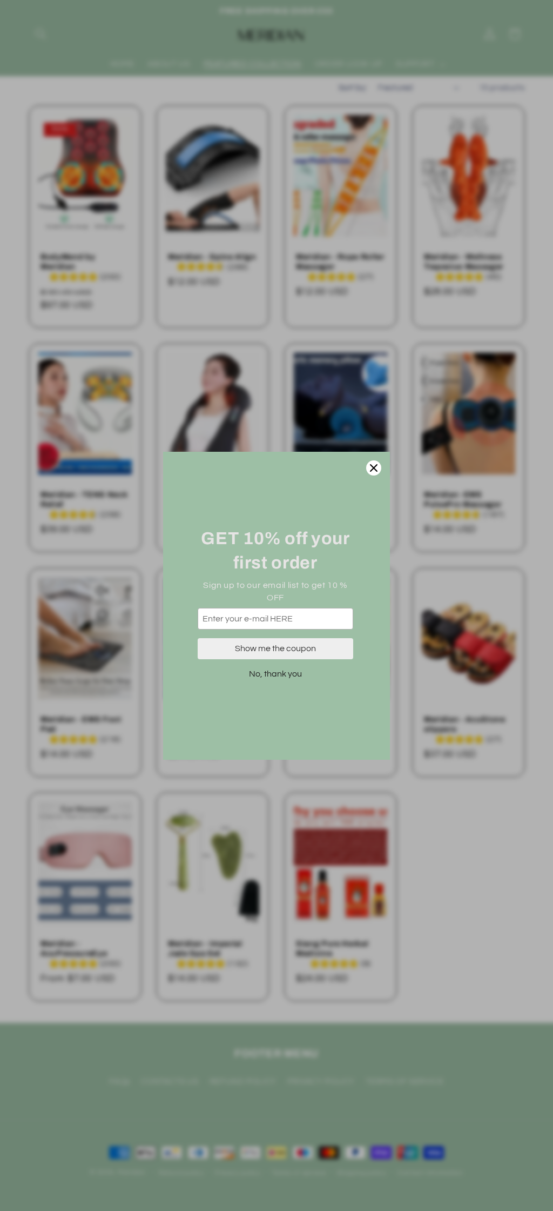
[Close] (373, 468)
